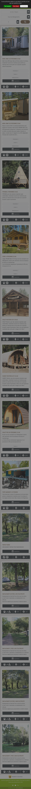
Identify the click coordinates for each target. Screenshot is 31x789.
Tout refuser (16, 6)
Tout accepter (8, 6)
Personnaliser (24, 6)
